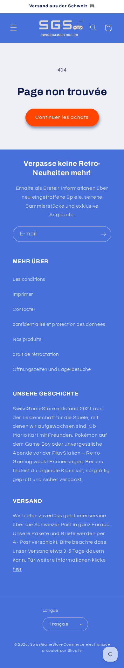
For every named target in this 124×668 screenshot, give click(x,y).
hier (17, 569)
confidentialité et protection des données (59, 324)
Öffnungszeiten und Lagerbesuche (52, 369)
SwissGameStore (46, 644)
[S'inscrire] (103, 234)
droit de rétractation (36, 354)
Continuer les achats (62, 117)
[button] (13, 27)
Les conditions (29, 279)
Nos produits (27, 339)
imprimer (23, 294)
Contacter (24, 309)
